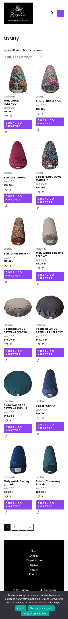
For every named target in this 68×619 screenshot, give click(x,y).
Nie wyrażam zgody (41, 608)
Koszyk (34, 570)
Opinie (34, 565)
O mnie (34, 556)
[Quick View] (10, 116)
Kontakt (34, 574)
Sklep (34, 551)
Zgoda (20, 608)
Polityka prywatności (35, 613)
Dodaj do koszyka (14, 124)
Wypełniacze (34, 560)
